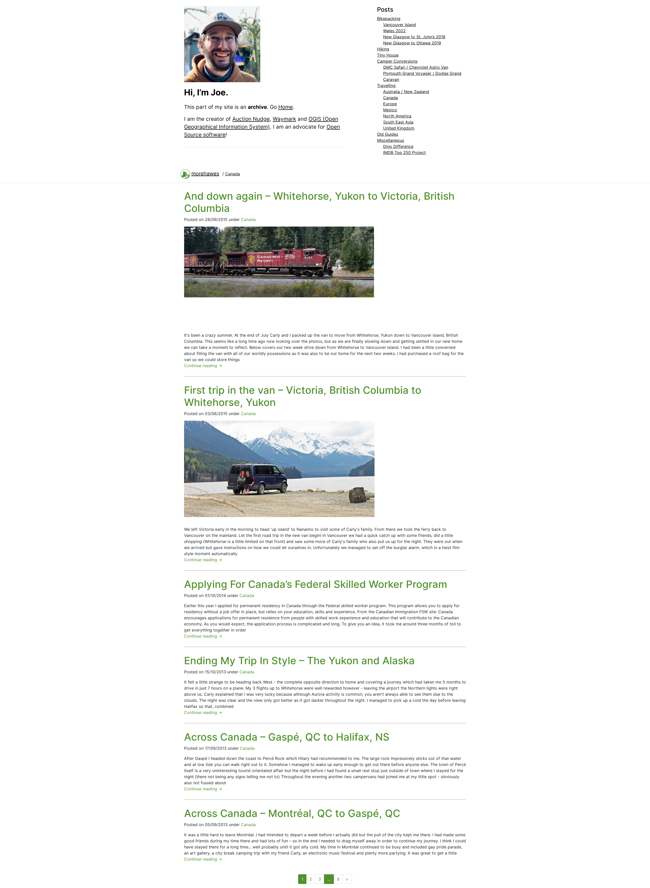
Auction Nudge (251, 119)
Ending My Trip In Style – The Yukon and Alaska (299, 660)
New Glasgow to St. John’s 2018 (414, 36)
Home (285, 107)
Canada (390, 97)
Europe (390, 103)
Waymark (284, 119)
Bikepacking (388, 18)
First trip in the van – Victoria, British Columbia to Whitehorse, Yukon (302, 396)
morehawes (205, 173)
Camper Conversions (397, 61)
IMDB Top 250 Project (404, 152)
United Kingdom (398, 128)
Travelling (386, 85)
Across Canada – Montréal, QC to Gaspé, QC (292, 813)
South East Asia (398, 122)
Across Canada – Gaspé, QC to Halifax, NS (286, 737)
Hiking (383, 49)
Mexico (390, 109)
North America (397, 115)
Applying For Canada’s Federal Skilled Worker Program (315, 584)
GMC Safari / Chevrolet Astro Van (415, 67)
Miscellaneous (390, 140)
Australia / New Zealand (406, 91)
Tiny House (388, 55)
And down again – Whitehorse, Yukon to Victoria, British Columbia (319, 202)
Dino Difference (398, 146)
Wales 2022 (394, 30)
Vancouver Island (399, 24)
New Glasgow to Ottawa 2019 (412, 42)
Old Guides (387, 134)
